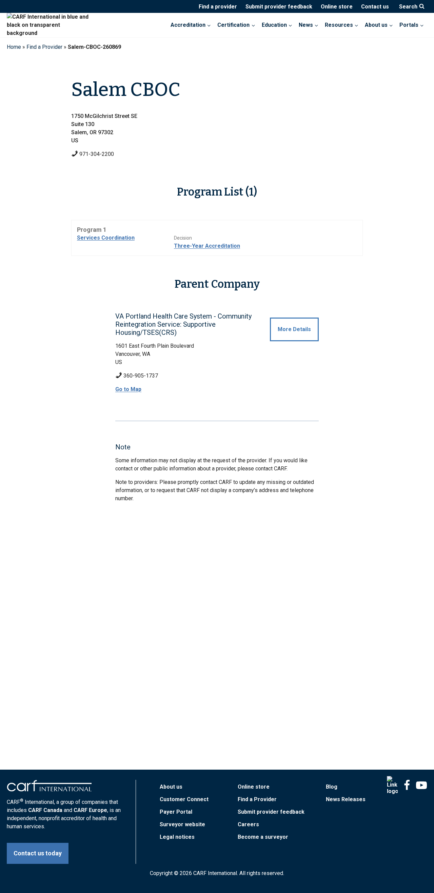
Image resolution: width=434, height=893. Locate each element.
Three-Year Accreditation (207, 246)
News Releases (346, 799)
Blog (331, 787)
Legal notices (177, 837)
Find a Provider (44, 47)
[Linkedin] (392, 785)
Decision (183, 238)
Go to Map (128, 389)
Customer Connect (184, 799)
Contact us (375, 6)
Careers (248, 824)
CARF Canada (45, 810)
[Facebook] (406, 785)
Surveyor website (182, 824)
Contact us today (38, 853)
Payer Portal (176, 812)
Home (14, 47)
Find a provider (218, 6)
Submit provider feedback (278, 6)
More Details (294, 329)
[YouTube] (421, 785)
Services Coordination (106, 238)
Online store (337, 6)
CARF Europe (90, 810)
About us (171, 787)
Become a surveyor (263, 837)
